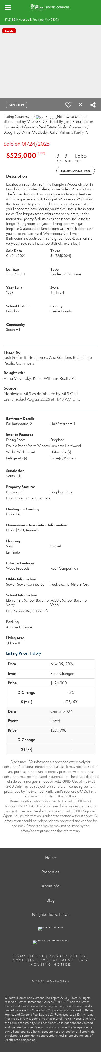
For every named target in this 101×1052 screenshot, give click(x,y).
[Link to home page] (50, 7)
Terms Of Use (28, 956)
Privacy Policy (67, 956)
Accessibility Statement (43, 960)
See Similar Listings (76, 170)
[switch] (68, 105)
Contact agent (16, 104)
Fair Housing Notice (59, 962)
